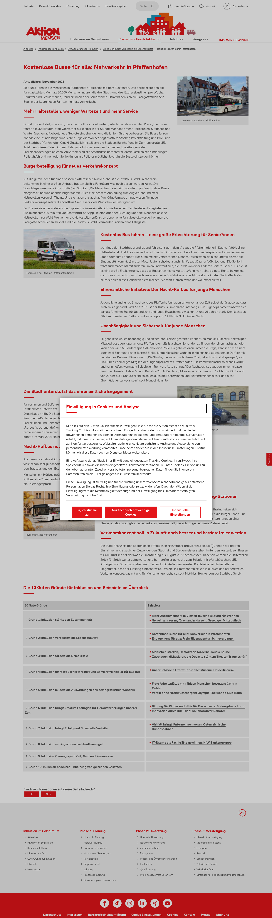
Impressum (143, 474)
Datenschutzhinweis (79, 474)
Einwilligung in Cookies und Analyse (103, 407)
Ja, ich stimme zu (87, 512)
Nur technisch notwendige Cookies (131, 512)
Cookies (178, 465)
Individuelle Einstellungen (176, 448)
